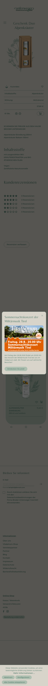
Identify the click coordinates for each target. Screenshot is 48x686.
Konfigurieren (23, 677)
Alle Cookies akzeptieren (14, 682)
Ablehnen (8, 677)
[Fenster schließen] (42, 316)
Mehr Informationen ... (24, 673)
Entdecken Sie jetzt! (15, 369)
